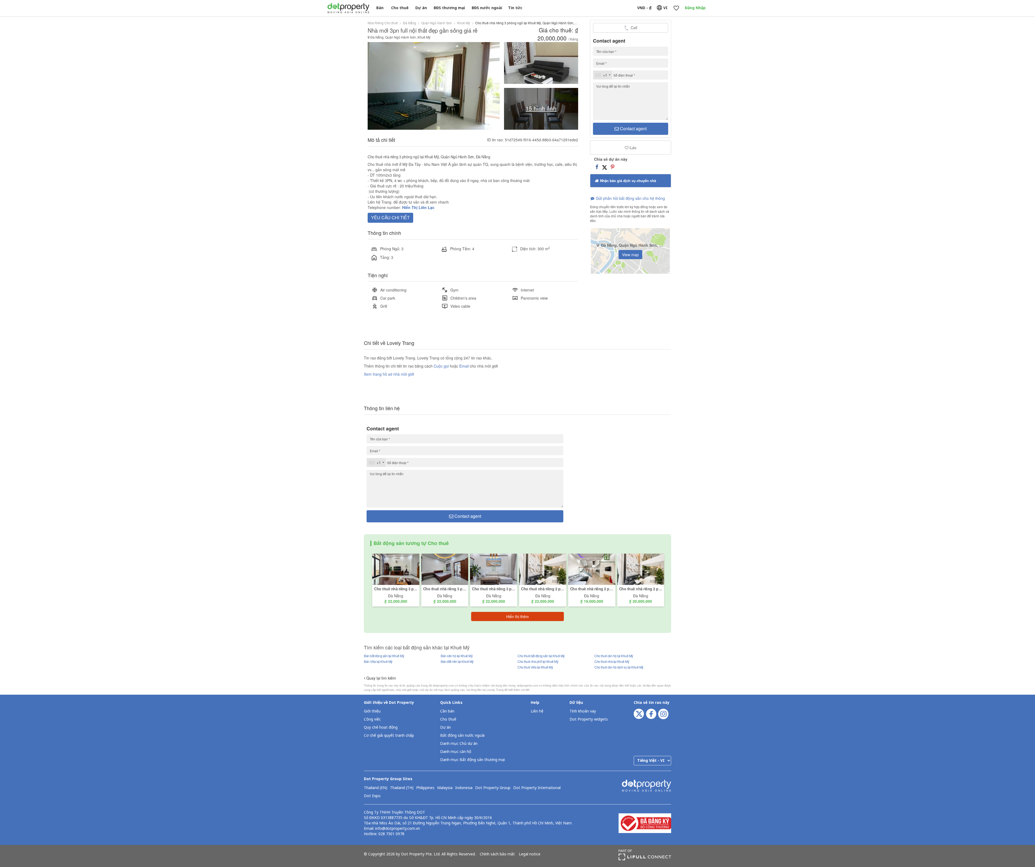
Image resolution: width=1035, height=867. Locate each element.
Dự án (421, 8)
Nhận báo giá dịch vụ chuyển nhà (627, 180)
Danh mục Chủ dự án (459, 743)
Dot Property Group (492, 788)
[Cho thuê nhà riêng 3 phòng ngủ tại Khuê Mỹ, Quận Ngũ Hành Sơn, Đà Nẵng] (444, 568)
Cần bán (447, 711)
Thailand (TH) (401, 788)
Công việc (372, 719)
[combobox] (602, 75)
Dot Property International (537, 788)
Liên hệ (537, 711)
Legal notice (529, 854)
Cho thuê (400, 8)
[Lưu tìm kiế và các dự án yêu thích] (676, 8)
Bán (380, 8)
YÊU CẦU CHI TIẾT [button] (390, 217)
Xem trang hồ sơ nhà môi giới (389, 374)
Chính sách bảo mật (497, 854)
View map (630, 254)
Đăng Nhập (695, 8)
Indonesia (463, 788)
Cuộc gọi (441, 366)
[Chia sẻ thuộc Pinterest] (612, 166)
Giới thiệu (372, 711)
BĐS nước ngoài (487, 8)
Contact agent (633, 128)
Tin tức (515, 8)
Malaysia (445, 788)
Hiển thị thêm (517, 616)
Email (464, 366)
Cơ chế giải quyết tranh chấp (389, 735)
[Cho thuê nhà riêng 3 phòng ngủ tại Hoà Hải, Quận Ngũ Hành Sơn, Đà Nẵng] (395, 568)
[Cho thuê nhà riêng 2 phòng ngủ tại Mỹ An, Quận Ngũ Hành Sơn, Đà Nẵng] (542, 568)
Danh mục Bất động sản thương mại (472, 760)
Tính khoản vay (583, 711)
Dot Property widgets (589, 719)
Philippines (425, 788)
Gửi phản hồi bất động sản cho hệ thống (630, 198)
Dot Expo (372, 796)
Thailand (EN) (375, 788)
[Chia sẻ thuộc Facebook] (596, 166)
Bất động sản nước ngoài (462, 735)
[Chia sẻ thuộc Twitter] (604, 166)
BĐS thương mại (449, 8)
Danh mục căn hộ (455, 752)
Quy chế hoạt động (381, 727)
